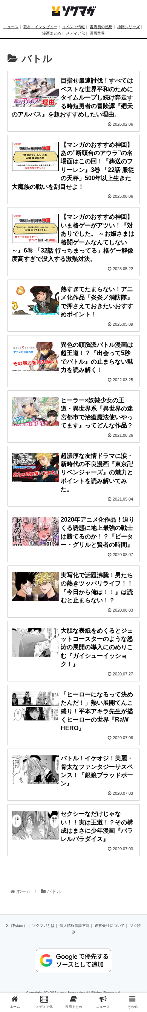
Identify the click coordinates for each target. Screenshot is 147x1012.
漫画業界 (97, 33)
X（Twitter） (16, 925)
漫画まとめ (51, 33)
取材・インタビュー (40, 27)
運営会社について (110, 925)
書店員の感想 (101, 27)
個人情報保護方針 (75, 925)
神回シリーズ (128, 27)
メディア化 (75, 33)
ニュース (10, 27)
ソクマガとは (43, 925)
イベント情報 (73, 27)
